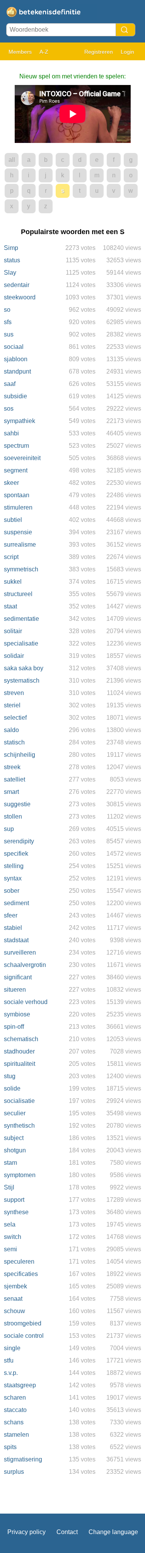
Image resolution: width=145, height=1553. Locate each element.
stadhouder (19, 1051)
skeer (11, 482)
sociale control (24, 1335)
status (12, 260)
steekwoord (20, 297)
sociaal (14, 346)
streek (12, 767)
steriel (12, 705)
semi (10, 1249)
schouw (14, 1311)
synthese (16, 1212)
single (12, 1348)
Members (20, 52)
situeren (15, 989)
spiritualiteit (19, 1063)
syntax (13, 878)
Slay (10, 272)
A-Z (43, 52)
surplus (14, 1471)
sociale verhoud (26, 1002)
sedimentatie (21, 618)
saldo (11, 730)
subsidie (15, 396)
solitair (13, 631)
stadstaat (16, 940)
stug (9, 1076)
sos (9, 408)
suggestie (17, 804)
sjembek (15, 1286)
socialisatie (19, 1101)
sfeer (10, 915)
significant (18, 977)
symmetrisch (21, 569)
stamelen (16, 1434)
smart (11, 791)
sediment (16, 903)
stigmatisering (23, 1459)
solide (12, 1088)
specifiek (16, 853)
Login (127, 52)
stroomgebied (22, 1323)
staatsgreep (20, 1385)
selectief (15, 717)
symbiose (17, 1014)
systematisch (21, 680)
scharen (15, 1397)
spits (10, 1447)
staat (10, 606)
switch (12, 1237)
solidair (14, 655)
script (11, 557)
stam (10, 1162)
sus (9, 334)
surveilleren (20, 952)
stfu (9, 1360)
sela (9, 1224)
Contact (67, 1532)
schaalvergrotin (25, 965)
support (14, 1199)
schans (14, 1422)
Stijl (9, 1187)
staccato (15, 1410)
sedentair (16, 285)
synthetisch (19, 1125)
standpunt (17, 371)
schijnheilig (19, 754)
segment (15, 470)
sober (11, 890)
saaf (9, 384)
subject (14, 1138)
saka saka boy (23, 668)
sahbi (11, 433)
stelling (14, 866)
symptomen (20, 1175)
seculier (15, 1113)
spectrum (16, 445)
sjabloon (15, 359)
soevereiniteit (22, 458)
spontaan (16, 495)
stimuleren (18, 507)
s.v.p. (11, 1372)
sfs (8, 322)
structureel (18, 594)
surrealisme (20, 544)
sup (9, 829)
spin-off (14, 1026)
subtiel (13, 520)
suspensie (18, 532)
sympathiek (19, 421)
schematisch (21, 1039)
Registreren (98, 52)
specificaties (21, 1274)
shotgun (15, 1150)
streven (14, 693)
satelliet (14, 779)
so (7, 309)
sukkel (13, 581)
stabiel (13, 927)
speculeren (19, 1261)
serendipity (19, 841)
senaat (13, 1298)
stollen (13, 816)
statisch (14, 742)
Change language (113, 1532)
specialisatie (21, 643)
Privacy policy (26, 1532)
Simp (11, 248)
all (12, 159)
